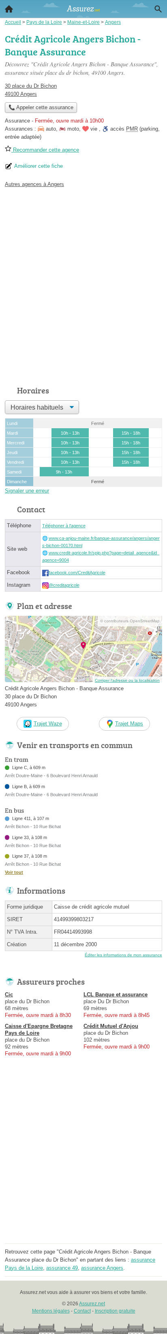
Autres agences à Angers (34, 184)
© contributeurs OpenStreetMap (130, 621)
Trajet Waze (48, 724)
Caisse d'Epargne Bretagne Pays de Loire (39, 1029)
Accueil (9, 9)
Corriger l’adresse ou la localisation (127, 680)
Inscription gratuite (115, 1311)
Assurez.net (92, 1304)
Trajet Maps (129, 724)
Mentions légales (51, 1311)
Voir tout (14, 872)
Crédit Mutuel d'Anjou (111, 1026)
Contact (82, 1311)
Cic (9, 995)
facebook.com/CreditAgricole (77, 572)
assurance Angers (102, 1268)
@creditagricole (64, 585)
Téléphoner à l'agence (64, 525)
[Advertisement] (83, 284)
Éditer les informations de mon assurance (123, 955)
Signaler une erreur (27, 491)
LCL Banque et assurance (116, 995)
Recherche (158, 9)
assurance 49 (62, 1268)
